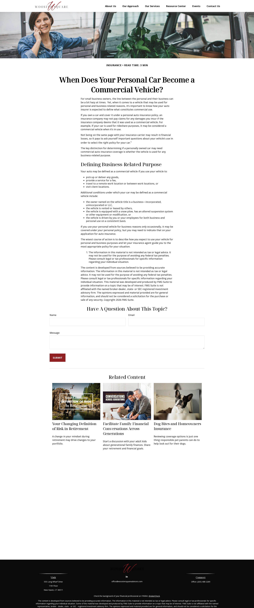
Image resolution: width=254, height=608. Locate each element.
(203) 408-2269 (203, 581)
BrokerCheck (154, 596)
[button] (110, 6)
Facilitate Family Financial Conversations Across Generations (126, 428)
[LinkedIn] (127, 576)
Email (131, 315)
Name (53, 315)
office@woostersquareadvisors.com (127, 581)
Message (55, 332)
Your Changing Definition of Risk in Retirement (74, 426)
